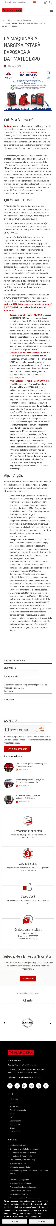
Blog (12, 1114)
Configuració (36, 1217)
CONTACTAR (15, 1131)
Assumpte (8, 691)
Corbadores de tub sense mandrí (23, 1152)
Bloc (10, 20)
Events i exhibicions (23, 20)
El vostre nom (10, 668)
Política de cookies (22, 1217)
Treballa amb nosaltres (16, 2)
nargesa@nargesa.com (17, 1077)
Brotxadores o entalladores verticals (24, 1149)
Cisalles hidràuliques (18, 1145)
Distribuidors (15, 1124)
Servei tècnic (15, 1107)
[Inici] (12, 11)
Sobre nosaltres (16, 1121)
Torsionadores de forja (19, 1194)
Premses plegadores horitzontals (23, 1187)
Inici (3, 20)
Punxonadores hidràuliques (20, 1191)
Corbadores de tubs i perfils (21, 1156)
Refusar (15, 1221)
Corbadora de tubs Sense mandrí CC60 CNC (29, 353)
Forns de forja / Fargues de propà (23, 1160)
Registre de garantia (18, 1110)
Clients (12, 1128)
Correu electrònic (12, 676)
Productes (14, 1099)
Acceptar (41, 1221)
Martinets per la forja (18, 1163)
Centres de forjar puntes (19, 1180)
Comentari (9, 699)
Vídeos (12, 1103)
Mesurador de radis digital (20, 1167)
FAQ (11, 1117)
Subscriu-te (28, 978)
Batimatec (9, 126)
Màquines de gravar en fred (20, 1183)
